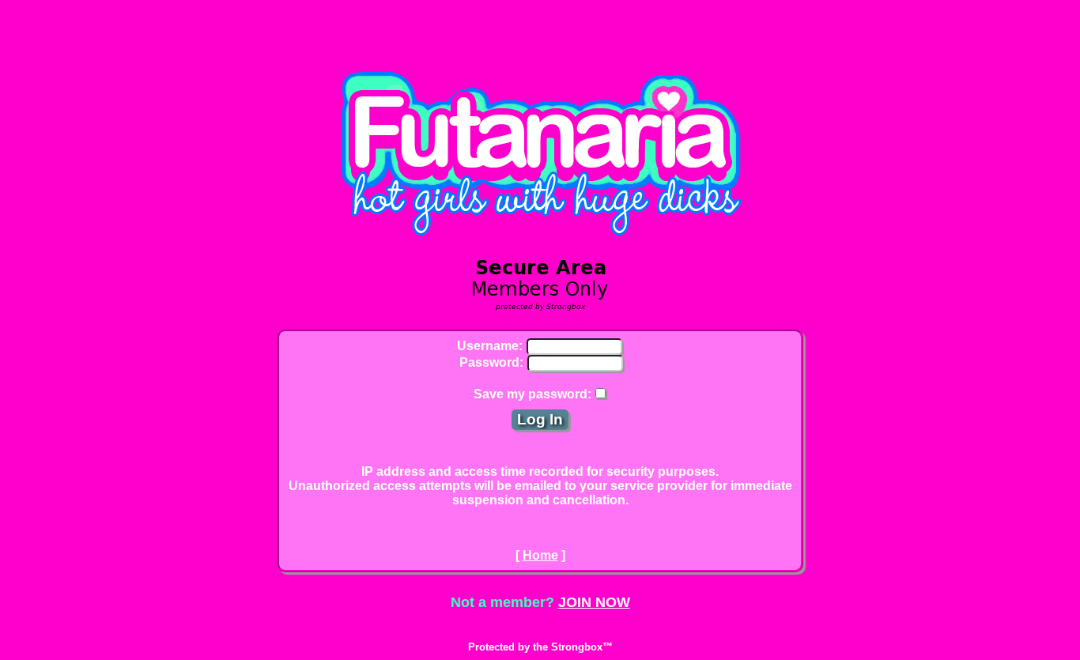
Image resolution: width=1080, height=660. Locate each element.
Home (540, 555)
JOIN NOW (594, 602)
